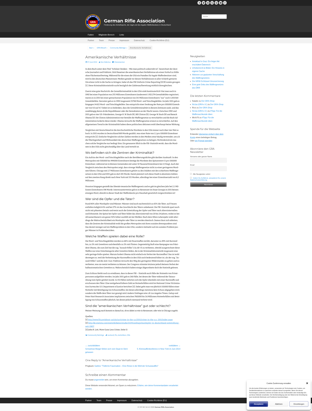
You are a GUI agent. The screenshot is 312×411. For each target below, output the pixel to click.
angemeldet (99, 380)
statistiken (122, 335)
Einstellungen (299, 404)
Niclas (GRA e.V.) (199, 104)
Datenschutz (139, 40)
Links (121, 35)
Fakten (91, 35)
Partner (91, 40)
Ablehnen (279, 404)
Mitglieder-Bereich (106, 35)
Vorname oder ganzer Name (201, 156)
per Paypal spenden (203, 141)
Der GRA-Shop (207, 101)
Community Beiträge (118, 48)
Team (101, 40)
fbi (116, 335)
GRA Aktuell (102, 48)
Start (91, 48)
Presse (112, 40)
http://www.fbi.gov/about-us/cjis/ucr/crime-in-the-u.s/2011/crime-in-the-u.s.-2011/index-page (130, 319)
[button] (307, 383)
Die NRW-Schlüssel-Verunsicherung (208, 81)
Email (192, 165)
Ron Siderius (106, 62)
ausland (110, 335)
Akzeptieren (258, 404)
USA (128, 335)
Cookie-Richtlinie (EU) (159, 40)
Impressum (124, 40)
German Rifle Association (134, 21)
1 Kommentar (119, 62)
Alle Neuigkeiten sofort (201, 174)
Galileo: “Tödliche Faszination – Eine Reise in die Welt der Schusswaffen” (126, 366)
